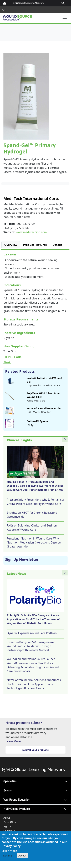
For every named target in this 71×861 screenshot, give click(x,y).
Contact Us (9, 831)
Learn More (13, 741)
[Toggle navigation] (64, 17)
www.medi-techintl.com (31, 232)
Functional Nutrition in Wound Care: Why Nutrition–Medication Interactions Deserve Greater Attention (34, 543)
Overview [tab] (10, 245)
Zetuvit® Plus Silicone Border (44, 408)
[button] (4, 9)
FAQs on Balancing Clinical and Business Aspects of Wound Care (32, 527)
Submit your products (35, 749)
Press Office (9, 822)
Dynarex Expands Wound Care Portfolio (32, 633)
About (6, 818)
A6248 (7, 362)
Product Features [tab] (35, 245)
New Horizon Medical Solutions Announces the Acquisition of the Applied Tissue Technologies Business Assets (34, 684)
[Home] (21, 16)
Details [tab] (57, 245)
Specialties (10, 781)
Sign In (7, 827)
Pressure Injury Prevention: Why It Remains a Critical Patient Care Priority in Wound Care (35, 501)
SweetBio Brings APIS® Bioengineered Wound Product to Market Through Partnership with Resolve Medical (31, 646)
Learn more (9, 851)
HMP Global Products (16, 809)
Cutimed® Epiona (37, 421)
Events (7, 790)
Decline (7, 855)
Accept (22, 855)
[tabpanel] (35, 307)
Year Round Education (16, 800)
